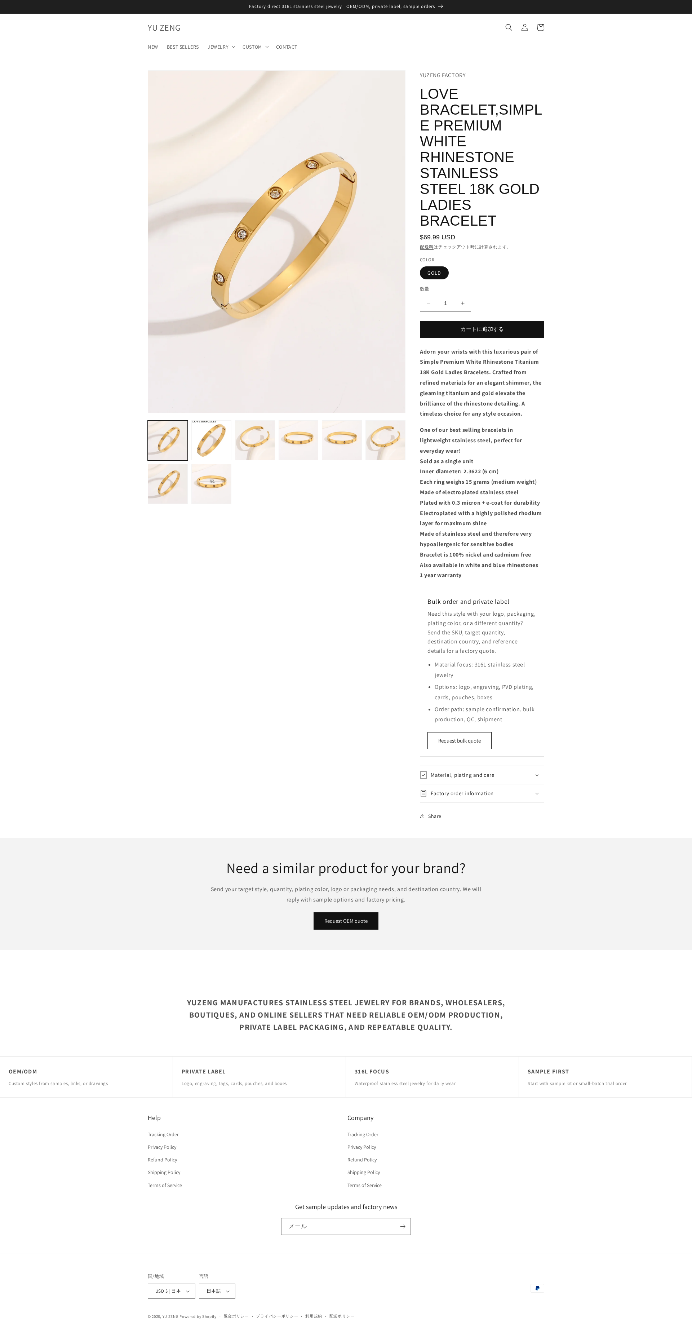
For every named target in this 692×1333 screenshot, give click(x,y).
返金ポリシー (236, 1316)
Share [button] (435, 816)
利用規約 (313, 1316)
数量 (425, 289)
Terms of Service (165, 1185)
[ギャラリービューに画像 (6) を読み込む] (385, 440)
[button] (220, 46)
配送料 (427, 246)
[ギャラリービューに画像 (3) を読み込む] (255, 440)
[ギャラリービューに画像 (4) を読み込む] (299, 440)
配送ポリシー (342, 1316)
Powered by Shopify (198, 1316)
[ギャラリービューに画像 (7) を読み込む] (168, 484)
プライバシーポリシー (277, 1316)
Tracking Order (163, 1134)
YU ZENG (171, 1316)
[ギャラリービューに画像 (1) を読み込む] (168, 440)
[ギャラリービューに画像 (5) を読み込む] (342, 440)
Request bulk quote (459, 740)
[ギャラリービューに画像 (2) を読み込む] (211, 440)
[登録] (403, 1226)
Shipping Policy (164, 1172)
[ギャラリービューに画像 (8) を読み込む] (211, 484)
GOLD (434, 273)
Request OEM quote (346, 920)
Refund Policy (162, 1159)
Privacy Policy (162, 1147)
